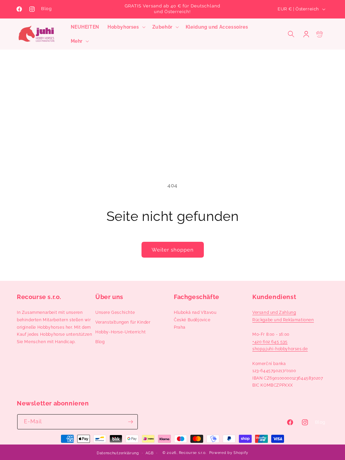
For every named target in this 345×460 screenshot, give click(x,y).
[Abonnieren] (130, 422)
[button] (125, 27)
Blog (46, 8)
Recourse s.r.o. (193, 453)
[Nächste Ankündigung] (232, 9)
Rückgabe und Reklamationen (283, 320)
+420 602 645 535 (270, 341)
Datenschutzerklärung (118, 453)
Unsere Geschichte (115, 312)
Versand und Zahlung (274, 312)
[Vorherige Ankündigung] (112, 9)
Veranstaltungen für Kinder (123, 322)
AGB (150, 453)
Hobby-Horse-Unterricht (120, 332)
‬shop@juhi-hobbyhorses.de (280, 349)
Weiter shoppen (173, 250)
